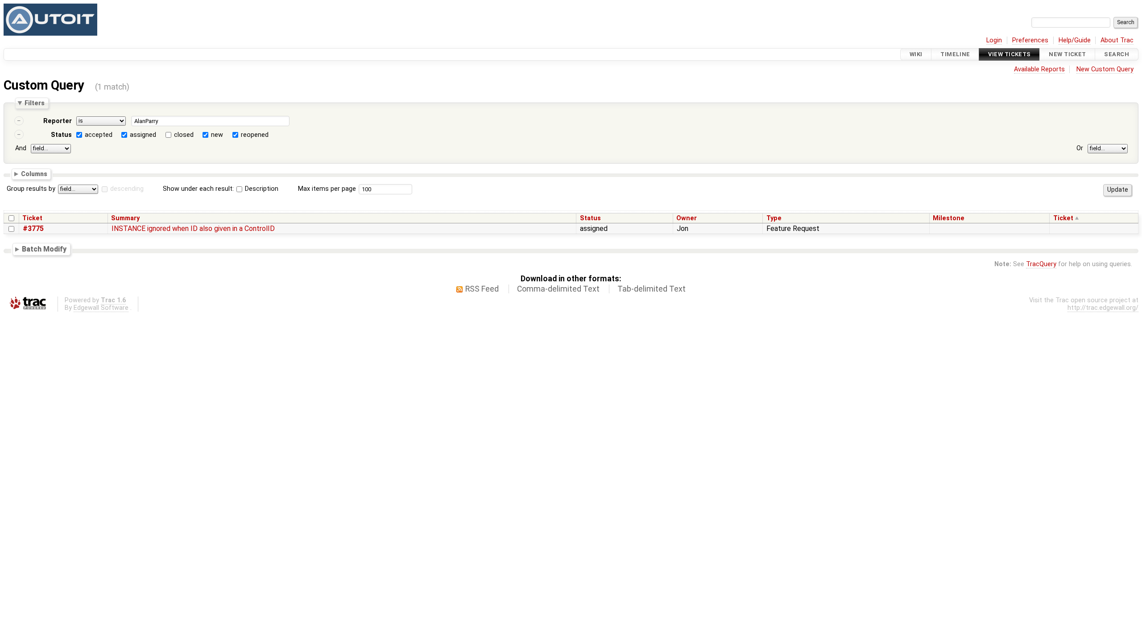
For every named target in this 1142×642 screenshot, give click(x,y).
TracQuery (1041, 264)
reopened (255, 135)
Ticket (32, 218)
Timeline (955, 54)
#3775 (33, 228)
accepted (98, 135)
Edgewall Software (101, 308)
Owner (686, 218)
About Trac (1117, 40)
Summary (125, 218)
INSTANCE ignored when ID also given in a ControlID (193, 228)
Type (774, 218)
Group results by (31, 189)
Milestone (948, 218)
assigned (143, 135)
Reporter (57, 121)
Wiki (916, 54)
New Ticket (1067, 54)
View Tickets (1009, 54)
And (20, 148)
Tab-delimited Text (651, 288)
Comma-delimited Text (558, 288)
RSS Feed (482, 288)
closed (184, 135)
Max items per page (327, 189)
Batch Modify (44, 249)
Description (260, 189)
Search (1116, 54)
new (217, 135)
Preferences (1030, 40)
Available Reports (1039, 69)
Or (1079, 148)
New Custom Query (1105, 69)
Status (61, 135)
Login (994, 40)
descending (127, 189)
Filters (35, 103)
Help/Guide (1075, 40)
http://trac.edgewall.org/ (1103, 308)
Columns (34, 173)
